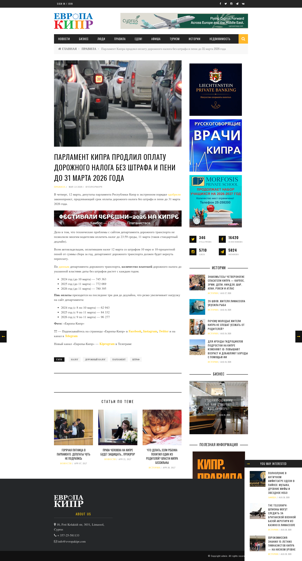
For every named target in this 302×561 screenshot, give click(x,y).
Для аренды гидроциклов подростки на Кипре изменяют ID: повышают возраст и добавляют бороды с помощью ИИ (228, 349)
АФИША (156, 39)
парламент (118, 359)
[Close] (248, 464)
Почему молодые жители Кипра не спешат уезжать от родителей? (226, 325)
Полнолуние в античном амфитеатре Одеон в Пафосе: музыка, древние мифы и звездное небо (281, 483)
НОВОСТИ (64, 39)
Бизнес (83, 39)
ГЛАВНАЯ (69, 49)
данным (64, 266)
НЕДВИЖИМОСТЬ (220, 39)
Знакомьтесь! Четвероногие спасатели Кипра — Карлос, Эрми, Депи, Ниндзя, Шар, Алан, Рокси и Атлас (226, 282)
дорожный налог (95, 359)
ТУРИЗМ (175, 39)
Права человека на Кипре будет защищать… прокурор (117, 452)
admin (224, 555)
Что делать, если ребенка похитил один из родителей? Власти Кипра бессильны (162, 456)
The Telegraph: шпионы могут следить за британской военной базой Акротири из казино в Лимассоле (282, 515)
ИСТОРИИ (194, 39)
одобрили (174, 194)
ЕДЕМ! (138, 39)
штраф (135, 359)
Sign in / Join (65, 3)
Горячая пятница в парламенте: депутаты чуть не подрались (73, 454)
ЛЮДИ (101, 39)
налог (74, 359)
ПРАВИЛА (120, 39)
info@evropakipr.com (72, 541)
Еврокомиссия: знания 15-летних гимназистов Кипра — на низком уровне (282, 543)
